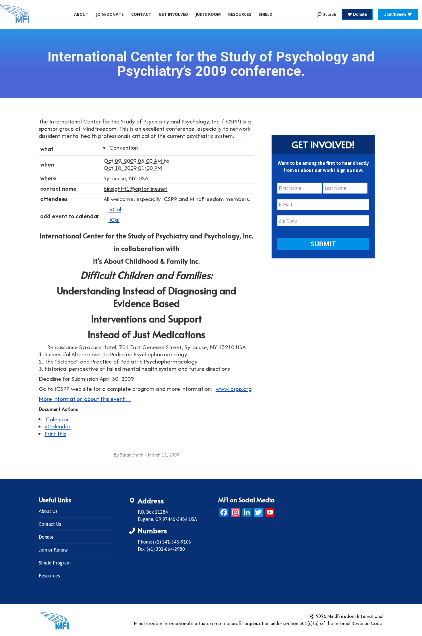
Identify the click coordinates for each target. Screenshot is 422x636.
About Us (48, 511)
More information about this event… (85, 399)
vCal (114, 209)
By (129, 454)
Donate (46, 537)
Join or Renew (53, 549)
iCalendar (56, 419)
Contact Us (50, 524)
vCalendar (57, 426)
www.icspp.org (234, 388)
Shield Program (55, 562)
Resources (49, 575)
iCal (113, 219)
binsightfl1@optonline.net (135, 188)
